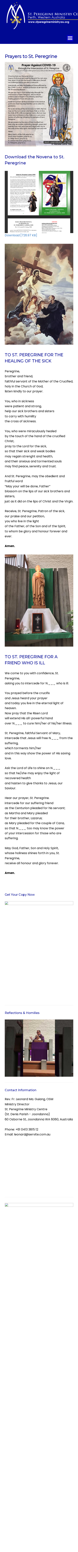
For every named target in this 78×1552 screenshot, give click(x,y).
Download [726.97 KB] (21, 235)
